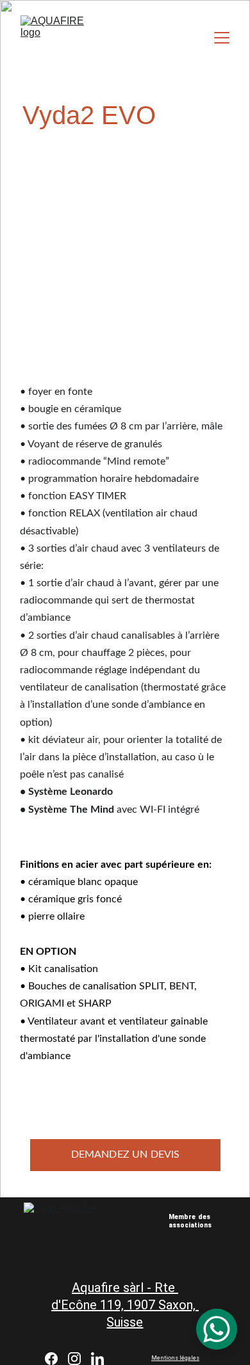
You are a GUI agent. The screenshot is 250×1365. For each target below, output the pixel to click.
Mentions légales (175, 1358)
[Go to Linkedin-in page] (97, 1358)
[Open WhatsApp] (216, 1329)
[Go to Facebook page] (51, 1358)
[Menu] (221, 38)
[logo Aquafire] (211, 1257)
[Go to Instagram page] (74, 1358)
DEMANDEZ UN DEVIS (125, 1154)
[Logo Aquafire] (74, 1229)
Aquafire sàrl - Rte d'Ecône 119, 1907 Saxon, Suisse (125, 1305)
